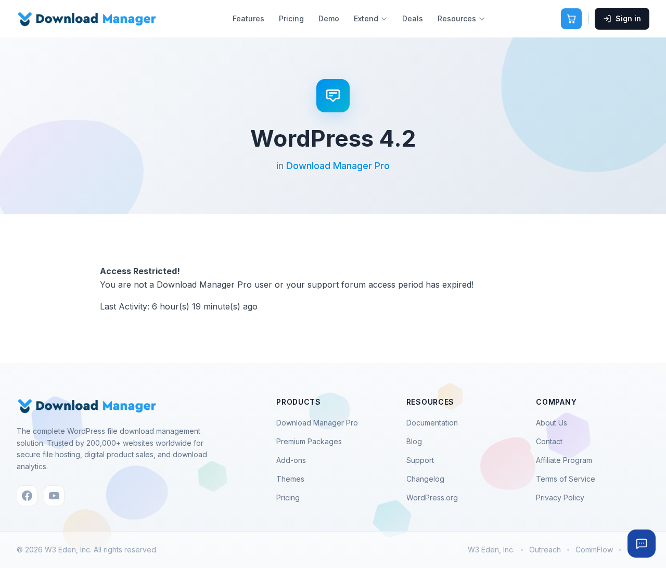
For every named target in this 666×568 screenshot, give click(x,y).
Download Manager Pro (338, 165)
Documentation (432, 422)
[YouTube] (54, 495)
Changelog (425, 478)
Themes (290, 478)
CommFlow (594, 549)
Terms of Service (565, 478)
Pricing (291, 18)
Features (248, 18)
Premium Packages (309, 441)
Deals (412, 18)
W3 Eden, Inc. (491, 549)
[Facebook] (27, 495)
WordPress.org (432, 497)
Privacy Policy (560, 497)
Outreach (545, 549)
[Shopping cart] (571, 18)
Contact (549, 441)
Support (420, 460)
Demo (328, 18)
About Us (551, 422)
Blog (414, 441)
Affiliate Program (564, 460)
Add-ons (291, 460)
